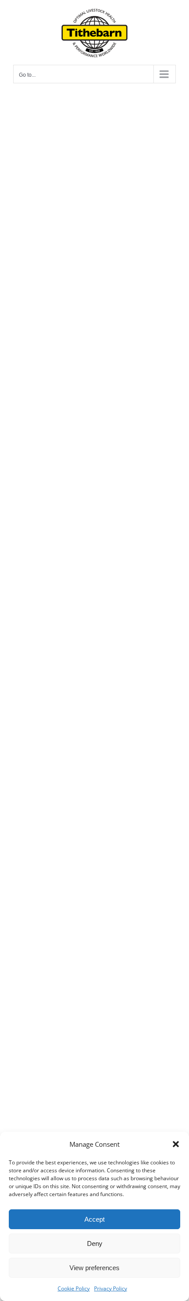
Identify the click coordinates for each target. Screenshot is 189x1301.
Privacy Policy (110, 1288)
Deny (94, 1243)
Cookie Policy (74, 1288)
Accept (94, 1219)
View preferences (94, 1267)
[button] (175, 1144)
